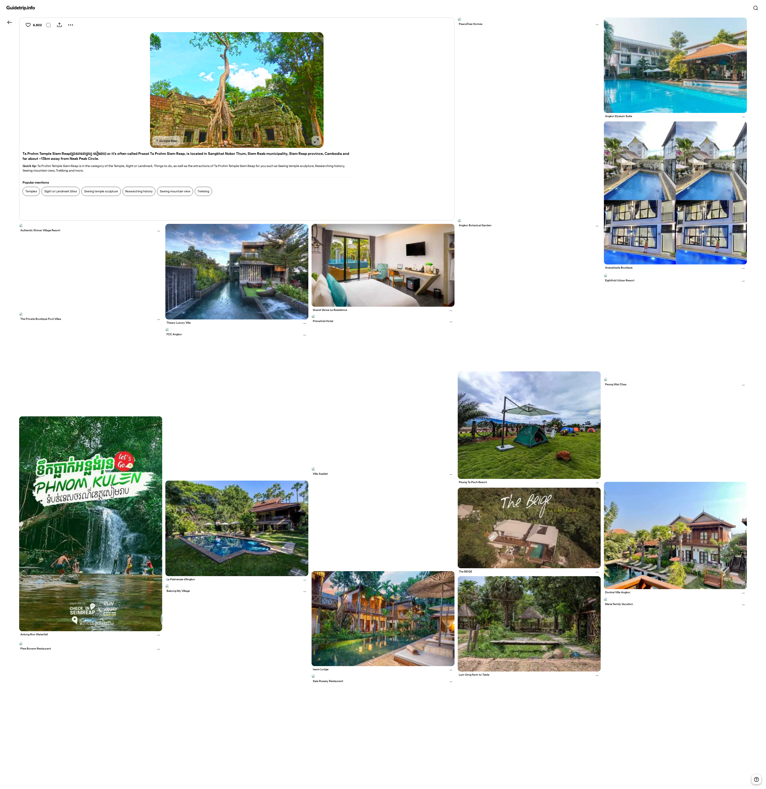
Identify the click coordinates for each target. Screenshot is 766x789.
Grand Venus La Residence (330, 309)
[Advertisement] (95, 209)
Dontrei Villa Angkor (617, 592)
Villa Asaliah (320, 473)
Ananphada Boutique (619, 267)
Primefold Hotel (323, 321)
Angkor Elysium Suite (618, 116)
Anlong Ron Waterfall (34, 634)
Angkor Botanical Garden (475, 225)
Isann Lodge (321, 669)
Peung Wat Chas (615, 384)
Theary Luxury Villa (179, 322)
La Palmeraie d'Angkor (181, 579)
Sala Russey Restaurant (328, 681)
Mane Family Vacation (619, 604)
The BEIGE (465, 571)
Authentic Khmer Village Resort (40, 230)
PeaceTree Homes (470, 24)
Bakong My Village (178, 590)
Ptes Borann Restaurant (35, 648)
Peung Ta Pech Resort (473, 482)
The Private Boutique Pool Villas (40, 318)
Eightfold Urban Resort (619, 280)
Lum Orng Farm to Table (474, 674)
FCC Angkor (174, 334)
